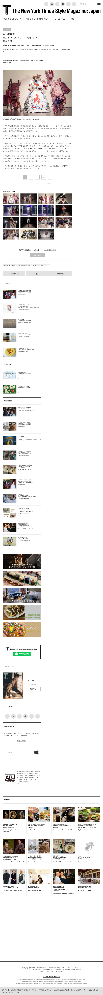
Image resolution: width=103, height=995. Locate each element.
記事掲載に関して (49, 969)
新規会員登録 (21, 741)
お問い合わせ (78, 967)
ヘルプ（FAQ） (26, 969)
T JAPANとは (25, 967)
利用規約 (32, 967)
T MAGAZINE (59, 971)
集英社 (79, 969)
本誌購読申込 (60, 969)
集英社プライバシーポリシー (65, 967)
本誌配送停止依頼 (70, 969)
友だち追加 (37, 255)
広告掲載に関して (38, 969)
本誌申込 (33, 689)
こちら (28, 781)
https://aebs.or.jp (22, 783)
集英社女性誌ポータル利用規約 (46, 967)
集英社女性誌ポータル (46, 971)
